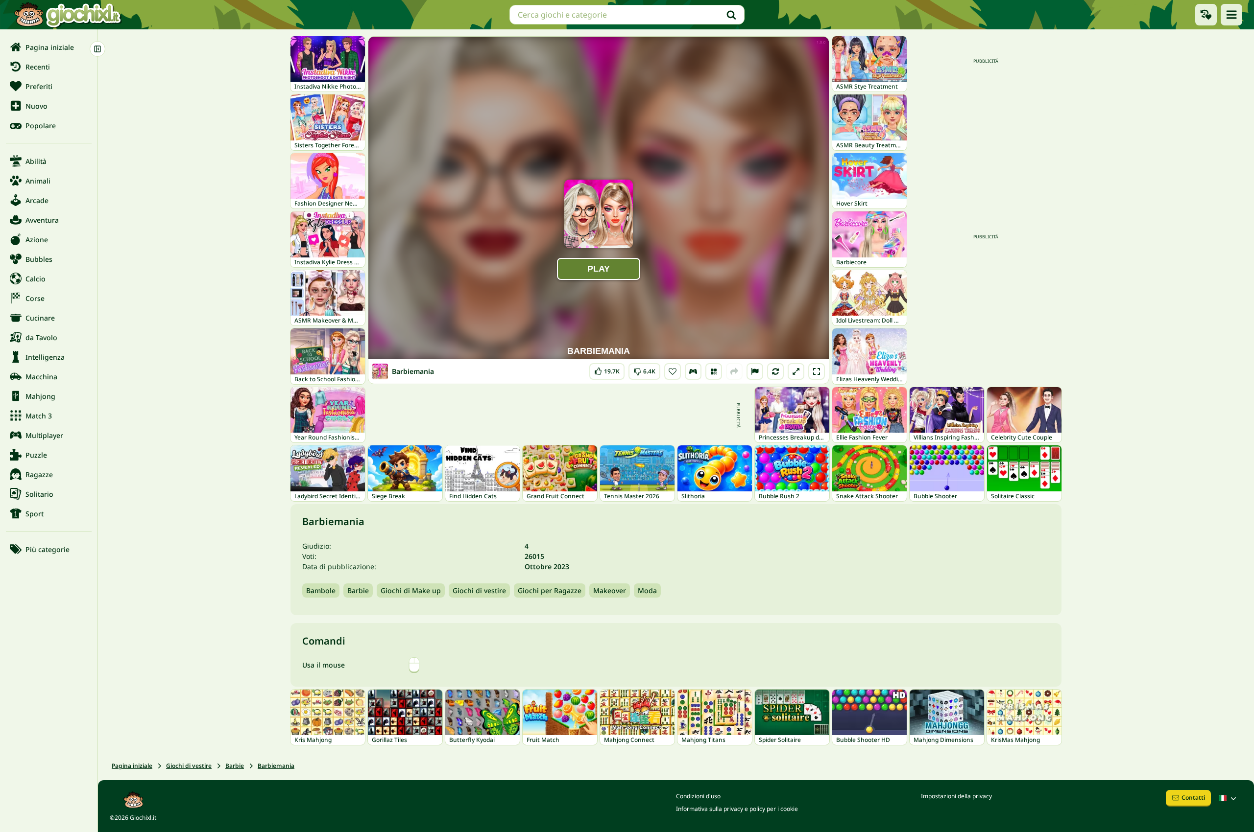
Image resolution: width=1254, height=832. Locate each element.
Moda (647, 590)
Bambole (321, 590)
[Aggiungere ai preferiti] (672, 371)
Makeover (609, 590)
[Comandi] (693, 371)
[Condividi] (734, 371)
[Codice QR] (713, 371)
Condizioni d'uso (698, 796)
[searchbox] (627, 14)
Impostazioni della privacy (956, 796)
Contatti (1193, 797)
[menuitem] (49, 47)
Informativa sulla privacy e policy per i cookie (737, 809)
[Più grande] (796, 371)
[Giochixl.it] (67, 14)
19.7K (608, 369)
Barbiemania (276, 766)
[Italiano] (1228, 798)
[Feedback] (755, 371)
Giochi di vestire (479, 590)
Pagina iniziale (132, 766)
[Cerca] (731, 14)
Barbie (358, 590)
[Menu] (1231, 14)
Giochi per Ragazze (549, 590)
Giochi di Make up (411, 590)
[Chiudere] (97, 49)
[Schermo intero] (816, 371)
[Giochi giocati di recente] (1206, 14)
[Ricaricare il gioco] (775, 371)
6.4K (644, 369)
